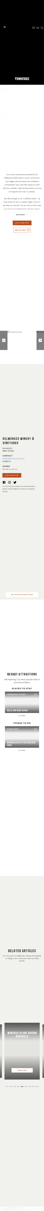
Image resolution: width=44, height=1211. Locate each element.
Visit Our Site (11, 475)
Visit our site (22, 223)
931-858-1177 (7, 461)
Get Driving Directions (22, 595)
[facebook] (4, 483)
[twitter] (14, 483)
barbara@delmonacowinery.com (14, 459)
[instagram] (9, 483)
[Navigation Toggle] (5, 27)
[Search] (42, 28)
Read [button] (20, 215)
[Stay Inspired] (37, 27)
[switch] (22, 230)
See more (22, 715)
